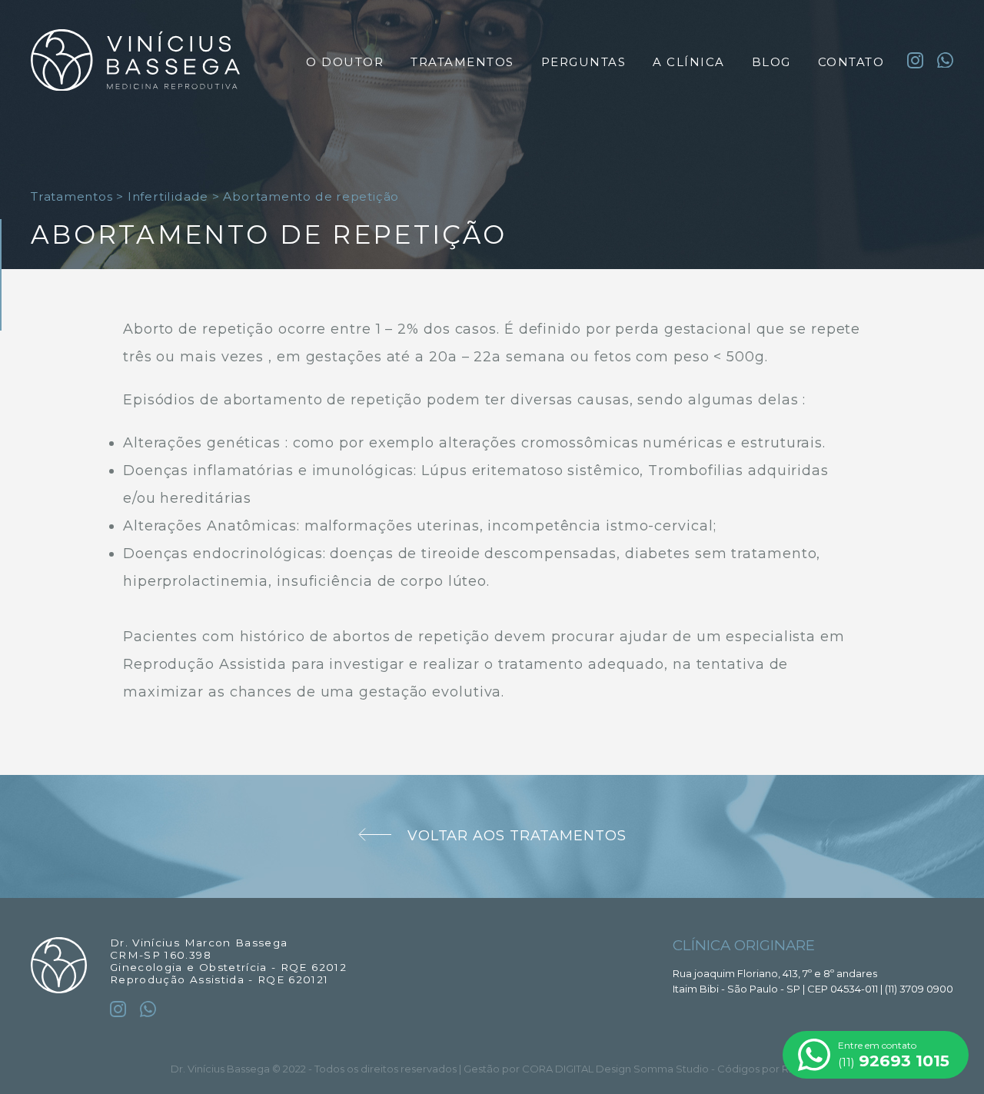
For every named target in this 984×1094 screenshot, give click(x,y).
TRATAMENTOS (462, 62)
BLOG (771, 62)
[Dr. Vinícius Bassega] (135, 62)
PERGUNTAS (584, 62)
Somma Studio (671, 1068)
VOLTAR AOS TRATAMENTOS (516, 835)
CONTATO (851, 62)
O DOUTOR (345, 62)
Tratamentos (72, 196)
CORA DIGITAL (557, 1068)
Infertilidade (168, 196)
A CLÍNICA (689, 62)
